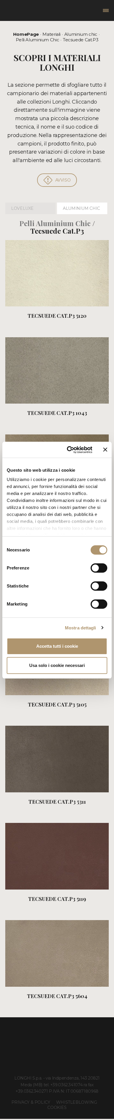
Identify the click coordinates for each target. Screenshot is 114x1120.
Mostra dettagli (80, 627)
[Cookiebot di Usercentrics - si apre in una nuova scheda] (69, 450)
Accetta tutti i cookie (57, 646)
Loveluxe (22, 208)
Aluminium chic (80, 34)
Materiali (51, 34)
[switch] (99, 568)
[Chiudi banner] (105, 450)
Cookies (56, 1107)
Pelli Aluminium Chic (37, 39)
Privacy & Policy (30, 1102)
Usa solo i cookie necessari (57, 665)
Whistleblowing (76, 1102)
